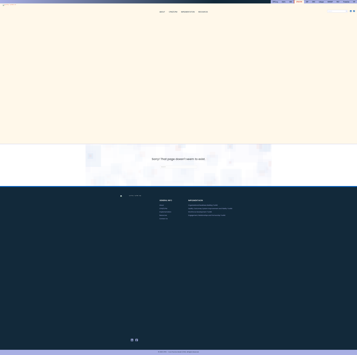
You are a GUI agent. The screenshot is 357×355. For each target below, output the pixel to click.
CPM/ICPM (299, 2)
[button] (351, 11)
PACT (338, 2)
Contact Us (163, 219)
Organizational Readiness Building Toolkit (203, 205)
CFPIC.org (275, 2)
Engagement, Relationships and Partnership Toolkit (206, 215)
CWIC (313, 2)
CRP (307, 2)
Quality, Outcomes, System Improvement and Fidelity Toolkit (210, 208)
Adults (284, 2)
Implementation (188, 12)
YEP (354, 2)
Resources (203, 12)
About (162, 12)
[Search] (346, 11)
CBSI (290, 2)
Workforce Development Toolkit (200, 212)
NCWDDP (330, 2)
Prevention (346, 2)
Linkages (321, 2)
